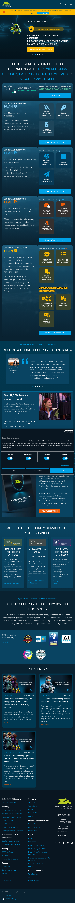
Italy (29, 877)
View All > (6, 642)
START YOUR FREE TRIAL (55, 142)
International (32, 806)
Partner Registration (35, 827)
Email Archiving (7, 824)
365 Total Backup (8, 852)
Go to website (43, 13)
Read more (7, 723)
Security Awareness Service (11, 810)
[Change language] (62, 4)
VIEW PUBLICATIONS (50, 511)
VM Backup (6, 855)
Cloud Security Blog (9, 870)
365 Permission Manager (10, 841)
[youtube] (68, 843)
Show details (65, 465)
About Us (31, 802)
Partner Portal (33, 831)
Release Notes (7, 880)
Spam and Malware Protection (12, 814)
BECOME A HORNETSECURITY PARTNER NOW (37, 350)
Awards (30, 816)
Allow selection (37, 470)
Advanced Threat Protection (11, 817)
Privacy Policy (33, 838)
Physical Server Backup (10, 859)
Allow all (61, 470)
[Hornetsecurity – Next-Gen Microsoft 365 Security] (6, 4)
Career (30, 809)
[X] (60, 843)
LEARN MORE (55, 96)
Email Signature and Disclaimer (12, 831)
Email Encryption (7, 820)
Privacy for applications (36, 845)
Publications (6, 867)
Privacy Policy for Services (37, 849)
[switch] (28, 458)
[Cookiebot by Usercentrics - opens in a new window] (65, 431)
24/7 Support (6, 896)
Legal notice (32, 842)
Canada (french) (33, 881)
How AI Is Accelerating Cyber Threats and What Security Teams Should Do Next (19, 758)
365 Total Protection (9, 802)
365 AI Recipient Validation (11, 844)
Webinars (5, 873)
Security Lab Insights (9, 877)
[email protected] (63, 829)
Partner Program (34, 824)
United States (33, 874)
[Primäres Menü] (71, 4)
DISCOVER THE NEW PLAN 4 (41, 49)
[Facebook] (56, 843)
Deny (13, 470)
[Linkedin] (64, 843)
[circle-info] (4, 12)
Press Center (32, 813)
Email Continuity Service (10, 827)
